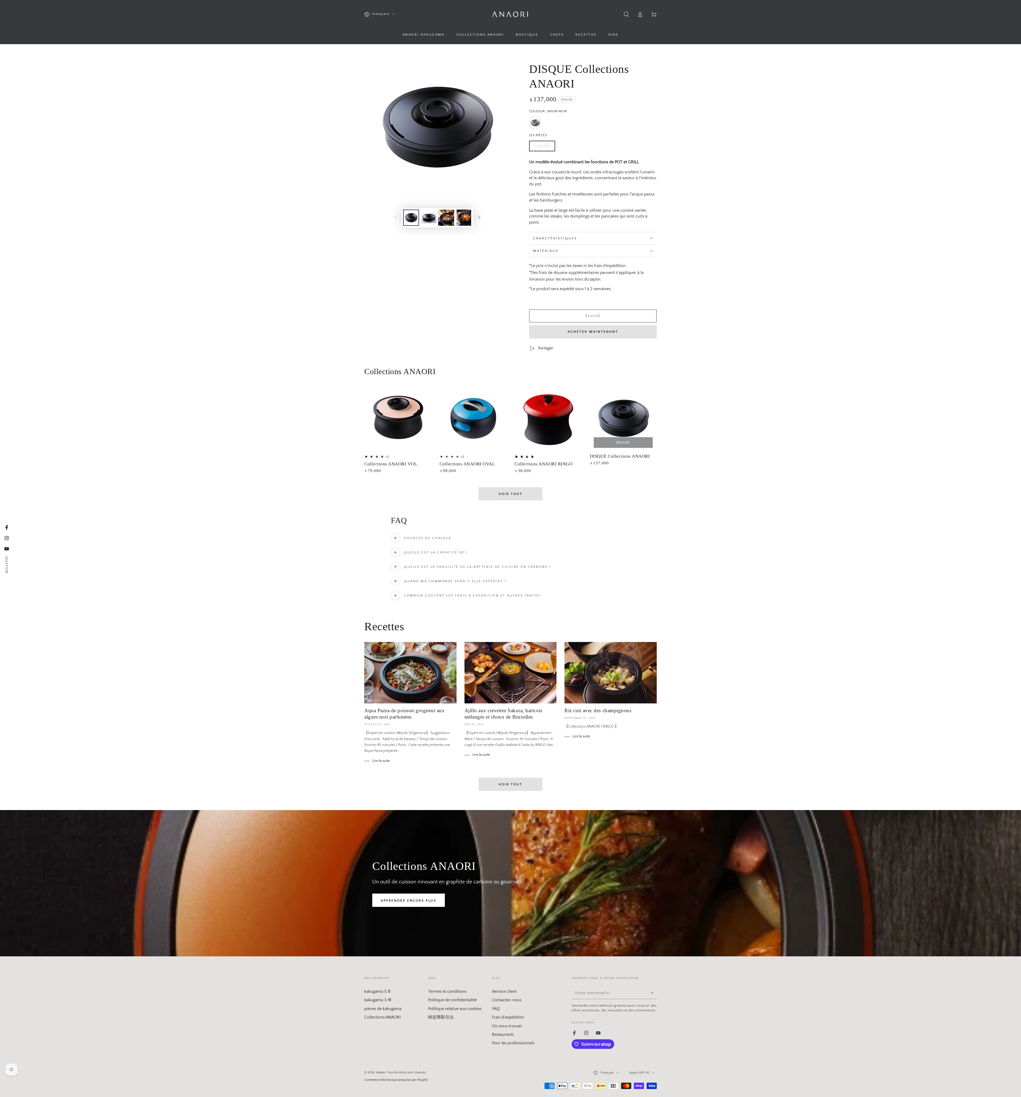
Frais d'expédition (508, 1017)
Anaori (381, 1072)
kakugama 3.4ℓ (377, 1000)
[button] (626, 14)
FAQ (496, 1008)
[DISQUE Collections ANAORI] (623, 418)
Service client (504, 991)
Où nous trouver (507, 1026)
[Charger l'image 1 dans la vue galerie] (411, 218)
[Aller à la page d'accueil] (510, 14)
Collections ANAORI (382, 1017)
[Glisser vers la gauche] (395, 217)
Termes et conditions (447, 991)
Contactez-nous (506, 1000)
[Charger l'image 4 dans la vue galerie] (464, 218)
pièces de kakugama (382, 1008)
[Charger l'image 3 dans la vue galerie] (446, 218)
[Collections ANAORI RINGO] (548, 418)
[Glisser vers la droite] (479, 217)
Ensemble (544, 147)
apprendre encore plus (408, 900)
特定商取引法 (441, 1017)
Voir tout (510, 494)
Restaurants (503, 1034)
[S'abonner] (654, 993)
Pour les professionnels (513, 1043)
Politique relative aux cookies (455, 1008)
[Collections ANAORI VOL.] (398, 418)
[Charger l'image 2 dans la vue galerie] (429, 218)
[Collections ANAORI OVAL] (473, 418)
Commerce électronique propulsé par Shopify (396, 1080)
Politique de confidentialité (452, 1000)
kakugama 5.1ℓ (377, 991)
